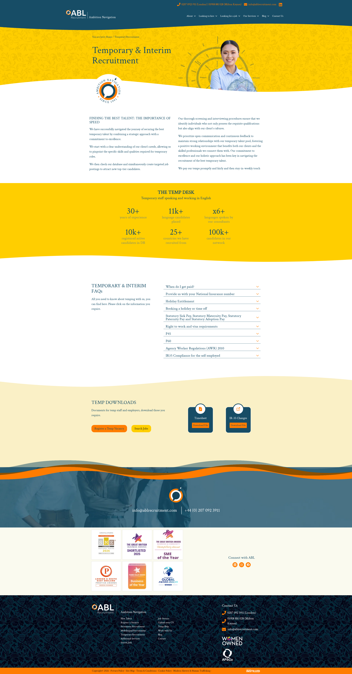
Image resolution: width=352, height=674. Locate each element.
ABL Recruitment (76, 14)
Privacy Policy (117, 670)
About (190, 16)
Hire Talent (126, 618)
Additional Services (130, 638)
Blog (264, 16)
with (166, 630)
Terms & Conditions (146, 670)
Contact (162, 638)
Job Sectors (163, 618)
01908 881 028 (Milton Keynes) (240, 621)
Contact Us (277, 16)
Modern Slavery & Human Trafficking (191, 670)
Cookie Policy (165, 670)
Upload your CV (166, 622)
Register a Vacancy (130, 622)
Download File (200, 425)
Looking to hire (206, 16)
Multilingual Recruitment (133, 630)
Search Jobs (126, 642)
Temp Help (163, 626)
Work (161, 630)
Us (170, 630)
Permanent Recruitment (133, 626)
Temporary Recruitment (133, 634)
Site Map (130, 670)
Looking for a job (228, 16)
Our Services (249, 16)
